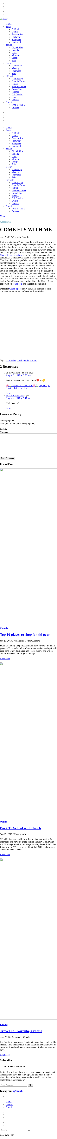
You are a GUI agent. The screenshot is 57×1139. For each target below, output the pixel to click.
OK (30, 1085)
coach (19, 360)
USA (14, 52)
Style (8, 26)
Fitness (15, 84)
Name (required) (7, 420)
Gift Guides (17, 94)
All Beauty (17, 65)
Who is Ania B (18, 105)
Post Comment (7, 458)
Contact (15, 107)
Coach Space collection (11, 255)
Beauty (9, 63)
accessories (11, 360)
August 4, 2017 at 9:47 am (18, 398)
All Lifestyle (17, 78)
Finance (15, 92)
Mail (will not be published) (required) (17, 423)
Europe (15, 58)
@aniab (18, 1090)
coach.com (17, 284)
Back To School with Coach (20, 828)
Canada (15, 50)
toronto (33, 360)
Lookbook (16, 42)
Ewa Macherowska (15, 395)
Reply (8, 393)
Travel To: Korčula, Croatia (21, 1031)
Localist (15, 99)
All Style (16, 29)
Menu (2, 216)
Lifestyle (10, 76)
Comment (4, 432)
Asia (14, 60)
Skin (14, 73)
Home (9, 24)
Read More (5, 658)
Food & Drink (18, 81)
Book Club (17, 89)
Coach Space (15, 288)
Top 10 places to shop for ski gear (25, 634)
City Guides (17, 47)
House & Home (19, 86)
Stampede (16, 39)
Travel (9, 45)
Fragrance (16, 71)
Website (3, 429)
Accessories (17, 34)
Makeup (15, 68)
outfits (26, 360)
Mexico (15, 55)
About (9, 102)
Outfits (15, 31)
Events (15, 97)
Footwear (16, 37)
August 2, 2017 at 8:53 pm (18, 375)
